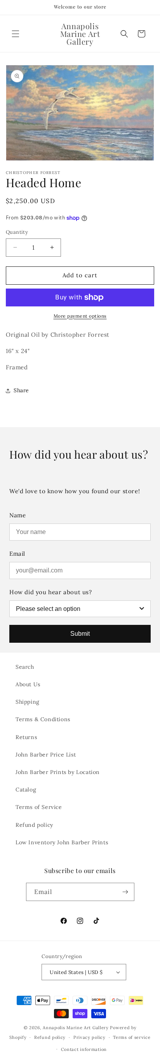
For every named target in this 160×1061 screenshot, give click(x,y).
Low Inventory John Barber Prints (62, 842)
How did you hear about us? (50, 592)
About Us (28, 684)
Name (17, 515)
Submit (80, 633)
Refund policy (34, 824)
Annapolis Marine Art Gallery (76, 1027)
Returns (26, 737)
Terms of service (131, 1037)
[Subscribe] (125, 892)
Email (17, 553)
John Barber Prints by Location (58, 772)
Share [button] (21, 390)
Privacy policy (89, 1037)
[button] (15, 33)
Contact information (84, 1049)
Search (25, 666)
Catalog (26, 789)
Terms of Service (39, 807)
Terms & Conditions (43, 719)
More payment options (80, 316)
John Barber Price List (46, 754)
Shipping (28, 701)
